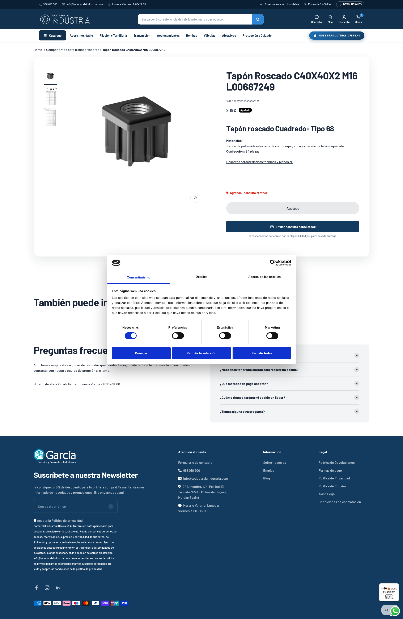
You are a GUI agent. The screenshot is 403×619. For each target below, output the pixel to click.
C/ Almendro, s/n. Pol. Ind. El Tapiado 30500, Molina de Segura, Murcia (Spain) (202, 491)
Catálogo (55, 35)
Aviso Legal (327, 494)
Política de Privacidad (334, 478)
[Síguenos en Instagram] (47, 588)
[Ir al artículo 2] (50, 96)
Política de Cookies (333, 486)
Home (38, 50)
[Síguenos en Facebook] (36, 588)
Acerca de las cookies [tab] (264, 276)
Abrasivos (229, 35)
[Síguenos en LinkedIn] (58, 588)
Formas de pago (330, 470)
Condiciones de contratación (340, 502)
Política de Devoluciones (337, 462)
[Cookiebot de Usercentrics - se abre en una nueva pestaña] (273, 263)
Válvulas (209, 35)
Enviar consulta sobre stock (296, 227)
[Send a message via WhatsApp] (395, 611)
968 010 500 (50, 4)
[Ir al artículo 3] (50, 117)
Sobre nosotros (274, 462)
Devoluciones (352, 4)
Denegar (141, 353)
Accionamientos (168, 35)
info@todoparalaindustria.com (85, 4)
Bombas (191, 35)
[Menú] (396, 585)
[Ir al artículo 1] (50, 77)
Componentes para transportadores (72, 50)
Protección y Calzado (257, 35)
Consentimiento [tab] (138, 277)
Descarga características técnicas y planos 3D (259, 162)
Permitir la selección (201, 353)
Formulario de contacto (195, 462)
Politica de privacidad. (67, 520)
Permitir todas (261, 353)
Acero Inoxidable (81, 35)
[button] (201, 19)
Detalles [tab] (202, 276)
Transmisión (142, 35)
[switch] (178, 335)
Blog (266, 478)
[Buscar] (258, 19)
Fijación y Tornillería (113, 35)
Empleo (269, 470)
